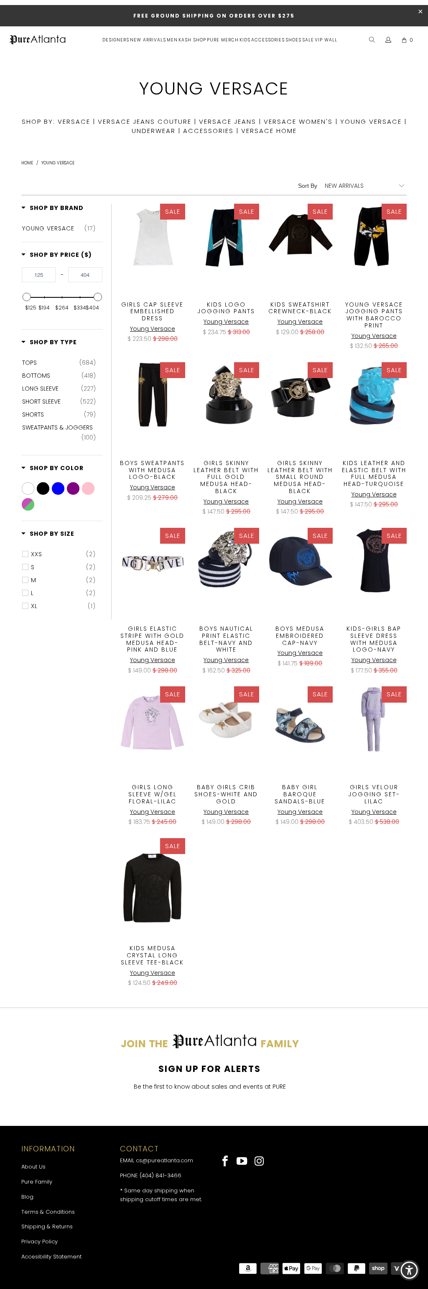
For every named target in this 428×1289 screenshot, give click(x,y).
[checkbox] (58, 228)
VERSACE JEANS (227, 121)
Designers (115, 40)
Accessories (268, 40)
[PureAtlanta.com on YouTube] (242, 1162)
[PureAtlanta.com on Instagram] (259, 1162)
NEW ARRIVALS (148, 40)
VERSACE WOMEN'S (298, 121)
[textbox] (39, 274)
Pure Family (36, 1182)
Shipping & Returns (47, 1226)
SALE (308, 40)
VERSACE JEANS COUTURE (144, 121)
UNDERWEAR (154, 130)
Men (172, 40)
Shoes (293, 40)
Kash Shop (192, 40)
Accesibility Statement (51, 1257)
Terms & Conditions (48, 1212)
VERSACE (74, 121)
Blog (27, 1197)
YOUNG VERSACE (371, 121)
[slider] (26, 297)
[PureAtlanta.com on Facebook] (225, 1162)
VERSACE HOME (269, 130)
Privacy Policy (39, 1242)
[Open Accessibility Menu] (409, 1270)
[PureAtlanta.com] (37, 40)
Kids (244, 40)
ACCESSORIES (208, 130)
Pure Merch (223, 40)
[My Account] (388, 40)
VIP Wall (326, 40)
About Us (33, 1167)
